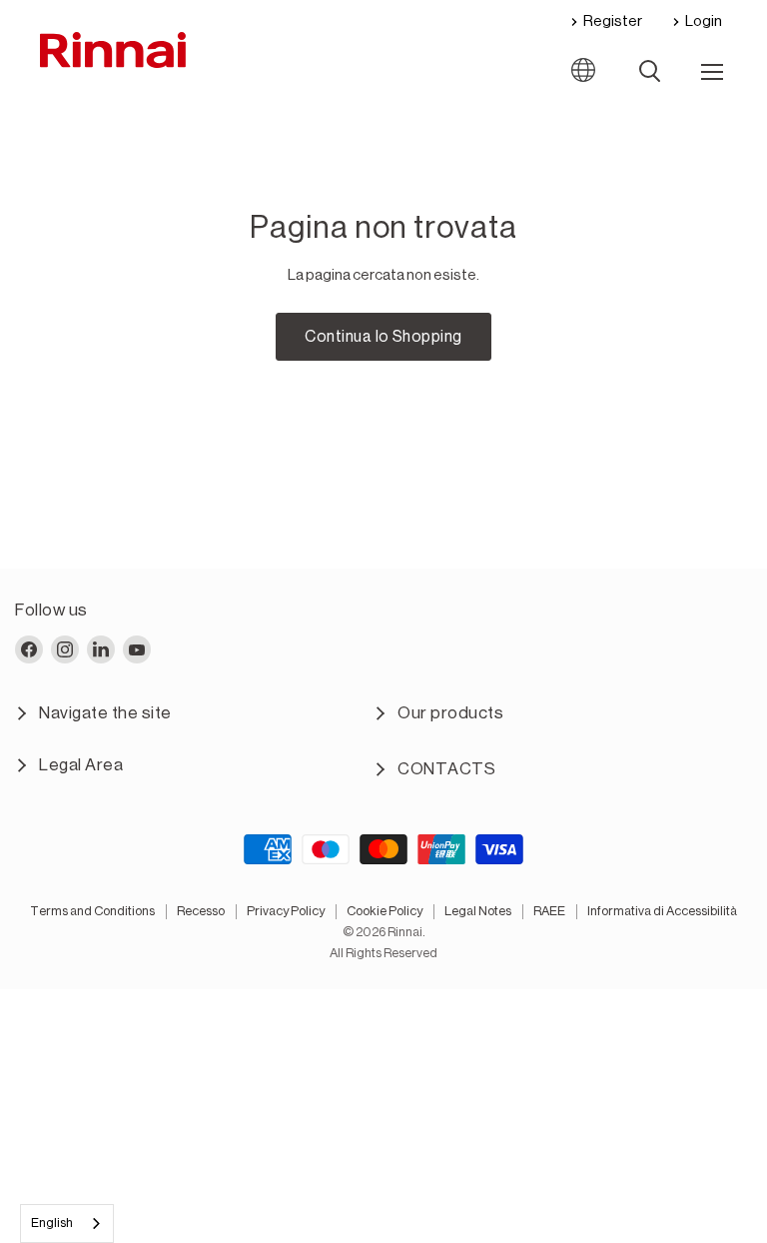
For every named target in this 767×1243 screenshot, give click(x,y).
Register (612, 21)
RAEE (549, 910)
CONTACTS (446, 768)
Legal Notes (477, 910)
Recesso (201, 910)
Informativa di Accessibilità (662, 910)
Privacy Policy (286, 910)
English (52, 1222)
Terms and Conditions (92, 910)
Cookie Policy (384, 910)
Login (703, 21)
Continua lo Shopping (383, 337)
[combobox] (67, 1223)
